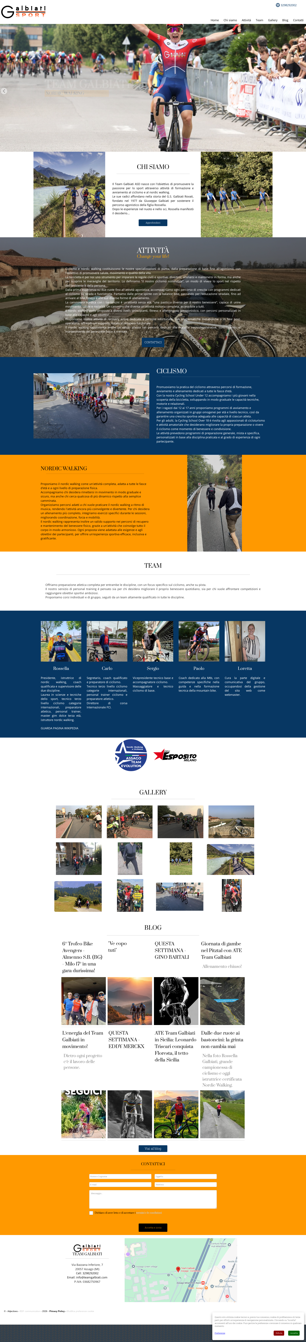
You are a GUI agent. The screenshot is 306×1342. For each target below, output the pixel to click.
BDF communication (30, 1311)
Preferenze (220, 1333)
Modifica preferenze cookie (80, 1311)
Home (215, 20)
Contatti (298, 20)
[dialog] (258, 1326)
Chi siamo (230, 20)
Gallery (272, 20)
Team (259, 20)
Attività (246, 20)
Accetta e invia (153, 1227)
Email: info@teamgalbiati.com (87, 1277)
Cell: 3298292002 (87, 1273)
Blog (285, 20)
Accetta (294, 1333)
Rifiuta (279, 1333)
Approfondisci (153, 222)
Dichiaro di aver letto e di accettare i (115, 1212)
